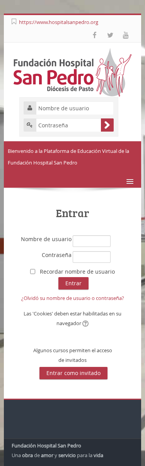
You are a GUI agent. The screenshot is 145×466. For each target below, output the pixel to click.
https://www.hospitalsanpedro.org (58, 22)
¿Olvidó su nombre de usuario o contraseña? (72, 298)
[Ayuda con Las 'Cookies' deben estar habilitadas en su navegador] (85, 323)
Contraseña (57, 255)
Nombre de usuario (46, 239)
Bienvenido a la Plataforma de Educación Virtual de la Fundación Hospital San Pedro (68, 156)
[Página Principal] (73, 71)
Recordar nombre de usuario (77, 271)
